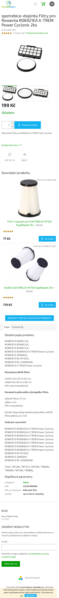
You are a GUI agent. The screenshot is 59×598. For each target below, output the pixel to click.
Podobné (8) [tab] (17, 327)
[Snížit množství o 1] (12, 127)
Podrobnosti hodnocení (37, 33)
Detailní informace (10, 145)
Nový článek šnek (10, 516)
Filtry (26, 482)
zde (21, 595)
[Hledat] (35, 4)
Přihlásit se (10, 564)
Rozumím (30, 595)
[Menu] (52, 4)
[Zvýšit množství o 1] (12, 123)
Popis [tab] (7, 327)
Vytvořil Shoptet (32, 578)
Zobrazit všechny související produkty (29, 318)
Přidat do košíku (30, 125)
